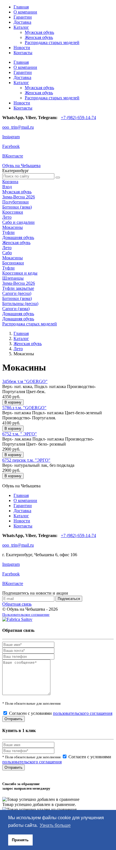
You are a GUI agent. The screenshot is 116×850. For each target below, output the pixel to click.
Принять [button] (20, 840)
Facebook (11, 146)
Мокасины (12, 227)
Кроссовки (12, 212)
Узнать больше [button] (55, 825)
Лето (7, 217)
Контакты (23, 52)
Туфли (8, 232)
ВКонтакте (12, 156)
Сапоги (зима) (16, 308)
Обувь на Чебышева (21, 165)
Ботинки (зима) (17, 207)
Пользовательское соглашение (26, 614)
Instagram (11, 136)
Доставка (22, 22)
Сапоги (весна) (16, 293)
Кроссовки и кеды (19, 273)
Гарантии (23, 17)
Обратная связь (17, 604)
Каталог (21, 27)
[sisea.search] (57, 177)
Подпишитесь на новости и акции (35, 593)
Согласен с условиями (60, 713)
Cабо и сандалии (18, 222)
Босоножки (13, 262)
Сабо (7, 252)
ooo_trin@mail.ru (18, 127)
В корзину (13, 402)
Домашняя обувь (18, 237)
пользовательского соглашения (82, 713)
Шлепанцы (13, 278)
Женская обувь (39, 37)
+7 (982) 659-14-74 (78, 117)
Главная (21, 7)
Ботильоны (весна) (20, 303)
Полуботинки (15, 202)
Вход (7, 186)
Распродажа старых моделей (52, 42)
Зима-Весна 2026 (18, 196)
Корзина (10, 181)
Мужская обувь (39, 32)
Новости (22, 47)
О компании (25, 12)
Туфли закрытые (18, 288)
